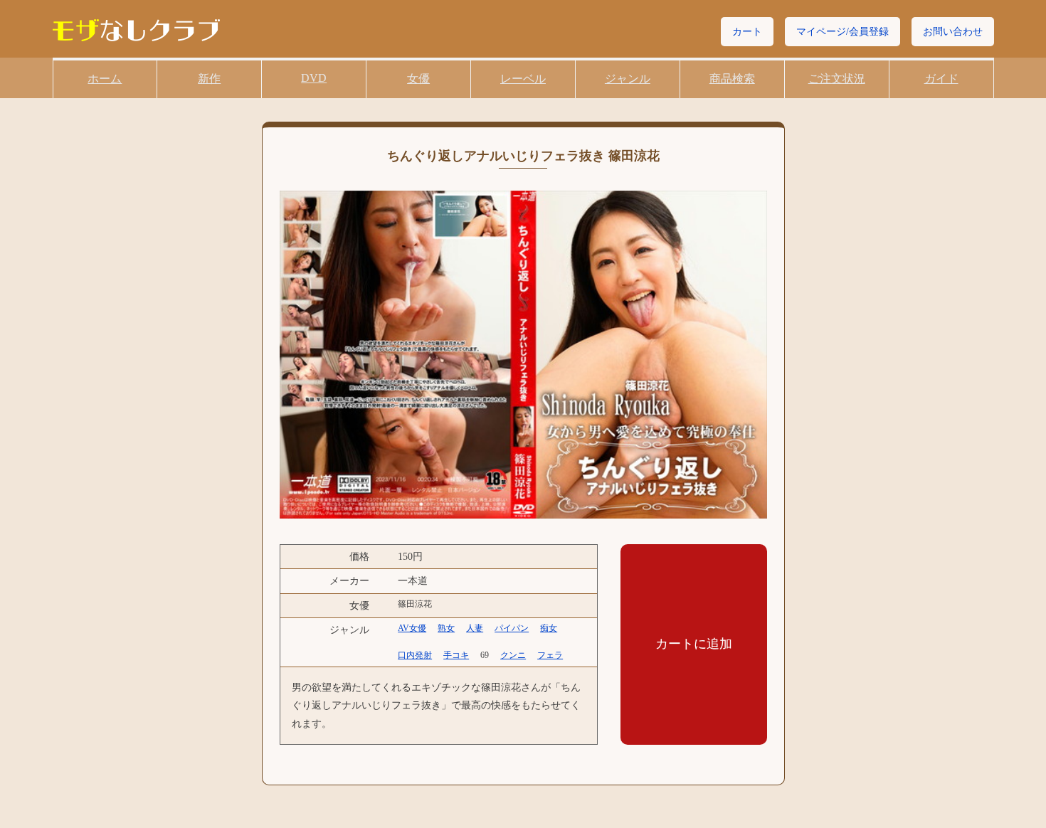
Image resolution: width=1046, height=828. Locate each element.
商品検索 (732, 79)
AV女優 (412, 628)
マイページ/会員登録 (842, 31)
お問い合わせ (953, 31)
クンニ (513, 655)
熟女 (446, 628)
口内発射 (415, 655)
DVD (314, 78)
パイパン (512, 628)
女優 (418, 79)
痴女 (548, 628)
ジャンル (627, 79)
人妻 (474, 628)
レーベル (523, 79)
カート (747, 31)
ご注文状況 (836, 79)
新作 (209, 79)
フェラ (550, 655)
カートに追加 (693, 644)
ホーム (105, 79)
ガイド (941, 79)
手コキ (456, 655)
